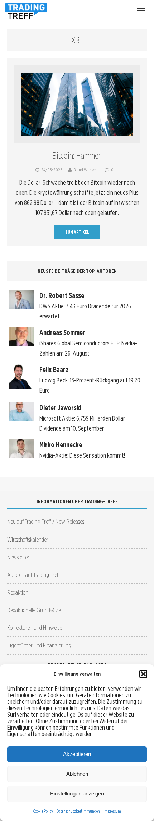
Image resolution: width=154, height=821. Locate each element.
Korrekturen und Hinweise (34, 627)
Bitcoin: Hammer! (77, 155)
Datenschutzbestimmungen (78, 811)
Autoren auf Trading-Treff (33, 574)
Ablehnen (77, 774)
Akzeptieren (77, 754)
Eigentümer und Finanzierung (39, 645)
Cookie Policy (43, 811)
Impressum (112, 811)
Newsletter (18, 557)
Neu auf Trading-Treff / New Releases (45, 521)
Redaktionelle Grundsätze (34, 610)
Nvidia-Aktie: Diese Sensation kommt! (82, 455)
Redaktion (17, 592)
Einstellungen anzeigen (77, 793)
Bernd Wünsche (85, 170)
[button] (143, 674)
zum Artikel (77, 232)
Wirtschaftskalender (27, 539)
